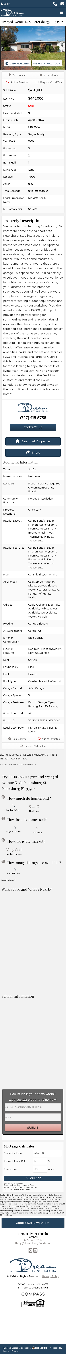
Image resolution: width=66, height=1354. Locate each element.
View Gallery (20, 63)
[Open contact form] (62, 3)
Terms (6, 1351)
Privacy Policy (50, 1276)
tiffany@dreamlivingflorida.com (33, 1243)
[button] (3, 48)
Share (35, 452)
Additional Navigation (33, 1223)
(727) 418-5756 (33, 417)
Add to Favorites (19, 82)
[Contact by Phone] (55, 3)
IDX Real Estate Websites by (17, 1348)
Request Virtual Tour (51, 82)
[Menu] (61, 12)
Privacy (15, 1351)
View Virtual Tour (47, 63)
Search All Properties (36, 441)
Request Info (50, 75)
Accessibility (56, 1348)
